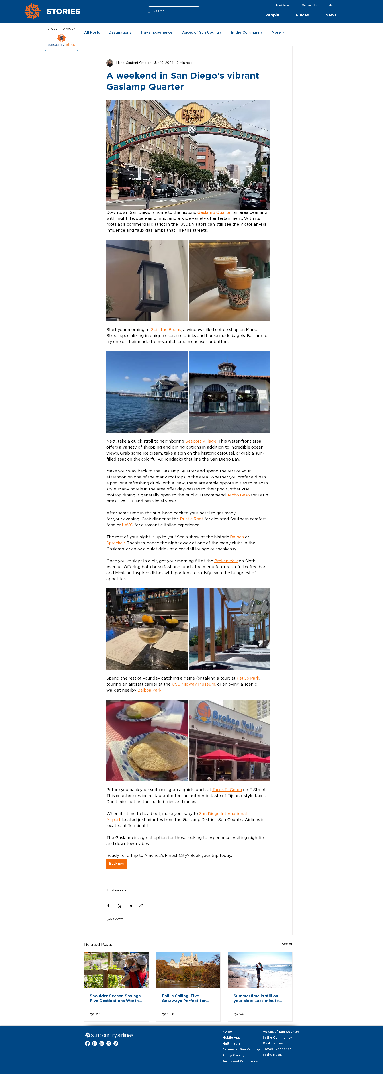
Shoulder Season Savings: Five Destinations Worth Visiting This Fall (116, 998)
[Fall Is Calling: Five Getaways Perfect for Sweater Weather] (188, 970)
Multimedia (231, 1043)
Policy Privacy (233, 1055)
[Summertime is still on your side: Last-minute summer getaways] (260, 970)
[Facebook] (87, 1043)
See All (287, 944)
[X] (108, 1043)
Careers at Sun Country (233, 1049)
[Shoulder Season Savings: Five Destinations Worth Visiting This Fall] (116, 970)
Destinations (120, 32)
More (276, 32)
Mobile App (231, 1037)
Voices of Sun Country (201, 32)
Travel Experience (156, 32)
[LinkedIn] (101, 1043)
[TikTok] (115, 1043)
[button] (277, 15)
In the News (272, 1054)
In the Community (247, 32)
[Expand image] (147, 280)
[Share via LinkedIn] (130, 905)
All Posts (92, 32)
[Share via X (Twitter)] (119, 905)
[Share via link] (141, 905)
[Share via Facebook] (108, 905)
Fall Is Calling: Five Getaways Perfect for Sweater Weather (184, 998)
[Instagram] (94, 1043)
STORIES (63, 11)
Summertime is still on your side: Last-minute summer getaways (256, 998)
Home (227, 1031)
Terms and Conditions (233, 1061)
